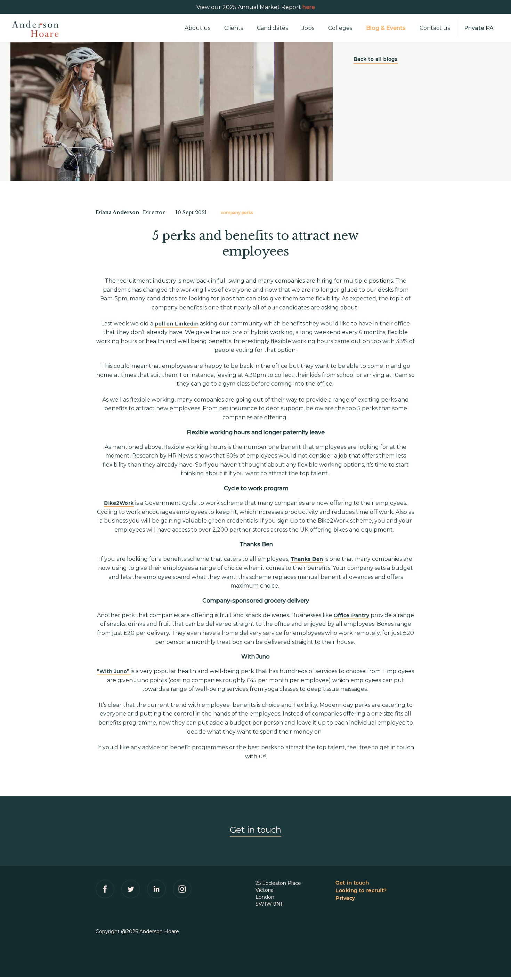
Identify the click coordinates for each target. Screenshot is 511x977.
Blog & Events (386, 28)
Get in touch (255, 829)
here (308, 7)
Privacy (345, 898)
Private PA (479, 28)
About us (197, 28)
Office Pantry (352, 615)
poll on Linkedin (176, 324)
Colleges (340, 28)
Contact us (435, 28)
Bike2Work (119, 503)
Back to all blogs (376, 59)
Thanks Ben (307, 559)
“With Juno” (114, 671)
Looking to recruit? (361, 890)
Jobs (308, 28)
